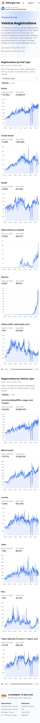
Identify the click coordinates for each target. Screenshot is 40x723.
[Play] (2, 369)
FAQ (22, 709)
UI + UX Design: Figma (9, 715)
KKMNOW (24, 715)
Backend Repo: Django (9, 709)
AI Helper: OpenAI (7, 712)
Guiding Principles (27, 706)
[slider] (10, 369)
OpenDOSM (25, 712)
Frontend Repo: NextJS (9, 706)
